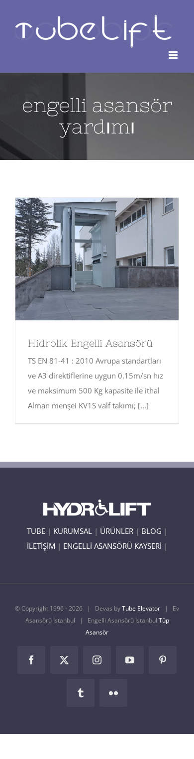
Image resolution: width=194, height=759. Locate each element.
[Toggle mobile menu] (174, 55)
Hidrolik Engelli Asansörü (79, 259)
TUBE (36, 531)
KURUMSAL (72, 531)
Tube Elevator (141, 608)
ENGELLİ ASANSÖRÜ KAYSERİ (112, 546)
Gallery (115, 259)
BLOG (151, 531)
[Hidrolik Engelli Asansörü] (97, 259)
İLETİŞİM (41, 546)
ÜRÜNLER (116, 531)
